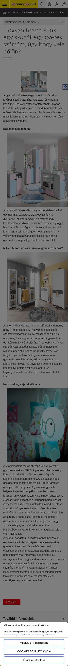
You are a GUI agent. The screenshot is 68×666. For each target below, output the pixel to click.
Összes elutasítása (34, 660)
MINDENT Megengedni (34, 642)
